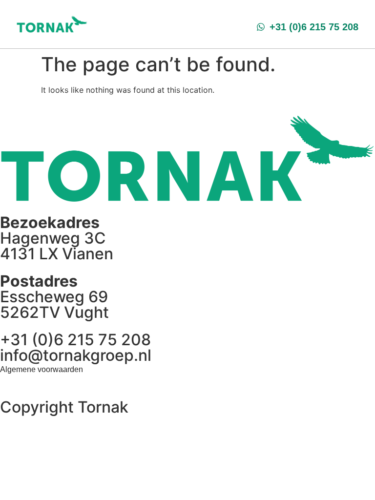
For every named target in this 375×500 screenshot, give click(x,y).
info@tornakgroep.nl (75, 355)
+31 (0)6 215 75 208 (75, 339)
